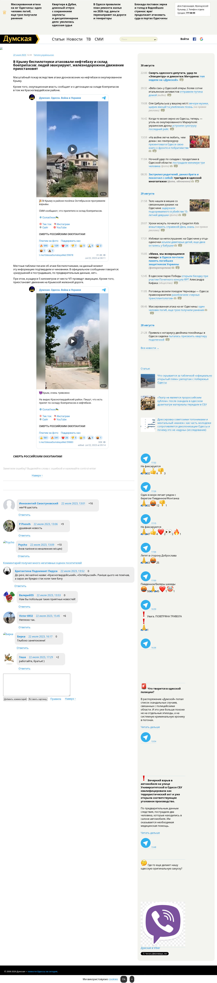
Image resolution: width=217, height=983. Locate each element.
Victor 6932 (26, 616)
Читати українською (44, 55)
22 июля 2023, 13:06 (46, 524)
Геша (22, 657)
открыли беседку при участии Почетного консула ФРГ (178, 277)
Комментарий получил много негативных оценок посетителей (42, 563)
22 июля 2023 (19, 55)
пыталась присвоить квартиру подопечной (178, 337)
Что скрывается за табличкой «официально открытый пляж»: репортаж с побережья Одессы (184, 379)
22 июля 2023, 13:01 (73, 503)
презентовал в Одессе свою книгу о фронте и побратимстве (169, 146)
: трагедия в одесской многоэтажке (175, 179)
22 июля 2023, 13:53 (49, 595)
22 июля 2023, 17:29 (41, 657)
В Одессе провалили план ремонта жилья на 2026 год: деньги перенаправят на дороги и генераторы (109, 11)
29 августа (147, 193)
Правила (55, 699)
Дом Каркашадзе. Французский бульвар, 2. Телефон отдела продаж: (192, 9)
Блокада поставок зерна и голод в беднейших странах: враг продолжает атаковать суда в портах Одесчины (151, 11)
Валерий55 (26, 595)
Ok (123, 979)
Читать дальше (150, 727)
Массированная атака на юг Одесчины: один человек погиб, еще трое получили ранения (26, 11)
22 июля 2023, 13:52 (73, 571)
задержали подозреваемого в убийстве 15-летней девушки (168, 211)
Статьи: (145, 368)
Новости (74, 39)
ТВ (88, 39)
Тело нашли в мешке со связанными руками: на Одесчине (163, 204)
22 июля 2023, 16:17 (40, 636)
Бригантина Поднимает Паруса (36, 571)
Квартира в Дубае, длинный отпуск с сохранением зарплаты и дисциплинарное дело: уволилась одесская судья (65, 15)
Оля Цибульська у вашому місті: (169, 103)
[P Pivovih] (9, 531)
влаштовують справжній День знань (171, 227)
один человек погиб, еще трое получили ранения (177, 308)
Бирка (21, 636)
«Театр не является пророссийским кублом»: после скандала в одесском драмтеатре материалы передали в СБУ (182, 401)
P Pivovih (25, 524)
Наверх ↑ (37, 475)
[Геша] (9, 664)
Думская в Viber (150, 948)
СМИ (99, 39)
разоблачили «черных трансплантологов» (174, 296)
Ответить (25, 515)
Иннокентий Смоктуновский (38, 503)
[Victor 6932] (9, 622)
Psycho (22, 544)
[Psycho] (8, 542)
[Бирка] (8, 634)
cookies (113, 979)
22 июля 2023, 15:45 (48, 616)
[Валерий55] (9, 602)
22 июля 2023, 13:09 (42, 544)
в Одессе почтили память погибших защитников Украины (166, 261)
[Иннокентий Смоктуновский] (9, 510)
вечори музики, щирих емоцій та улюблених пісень (179, 105)
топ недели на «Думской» (177, 78)
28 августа (147, 325)
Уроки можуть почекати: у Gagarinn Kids (174, 223)
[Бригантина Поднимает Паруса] (7, 574)
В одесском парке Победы (165, 276)
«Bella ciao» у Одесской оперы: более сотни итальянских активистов (175, 89)
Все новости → (150, 348)
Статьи (58, 39)
